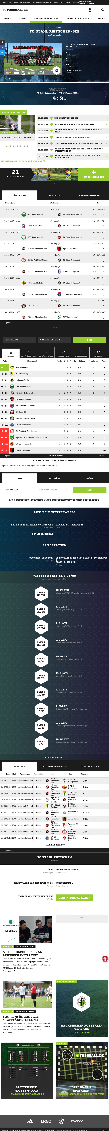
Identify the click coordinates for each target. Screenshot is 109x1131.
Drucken (101, 455)
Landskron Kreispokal (69, 525)
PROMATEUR (7, 2)
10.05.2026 (43, 150)
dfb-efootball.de (25, 2)
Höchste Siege (20, 766)
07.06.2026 (43, 131)
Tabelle (10, 356)
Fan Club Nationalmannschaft (41, 2)
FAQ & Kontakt (65, 2)
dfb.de (16, 2)
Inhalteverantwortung (64, 1130)
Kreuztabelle (81, 356)
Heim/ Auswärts (46, 356)
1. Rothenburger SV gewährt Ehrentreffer (78, 143)
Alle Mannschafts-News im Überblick (21, 161)
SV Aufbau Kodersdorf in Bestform (74, 124)
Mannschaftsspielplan (89, 195)
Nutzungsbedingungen (35, 1130)
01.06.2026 (43, 137)
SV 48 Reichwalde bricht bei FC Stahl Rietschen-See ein (78, 156)
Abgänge (89, 478)
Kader (19, 478)
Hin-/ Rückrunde (28, 356)
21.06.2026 (43, 124)
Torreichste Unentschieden (54, 766)
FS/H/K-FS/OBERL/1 (42, 534)
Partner (55, 2)
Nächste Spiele (19, 195)
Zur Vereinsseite (54, 35)
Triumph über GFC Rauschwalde (72, 137)
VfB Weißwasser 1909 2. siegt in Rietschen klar (78, 131)
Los (89, 340)
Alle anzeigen (53, 757)
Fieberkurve (63, 356)
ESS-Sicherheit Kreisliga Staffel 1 (81, 45)
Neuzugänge (54, 478)
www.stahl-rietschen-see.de (35, 896)
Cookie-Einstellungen (80, 1130)
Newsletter (75, 2)
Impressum (5, 1130)
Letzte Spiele (54, 195)
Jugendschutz (49, 1130)
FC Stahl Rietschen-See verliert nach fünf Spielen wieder (78, 150)
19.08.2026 (43, 118)
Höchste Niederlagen (89, 766)
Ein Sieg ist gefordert (16, 136)
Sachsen (57, 28)
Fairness (98, 356)
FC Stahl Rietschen (54, 857)
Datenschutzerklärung (19, 1130)
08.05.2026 (43, 156)
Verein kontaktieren (74, 897)
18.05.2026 (43, 143)
